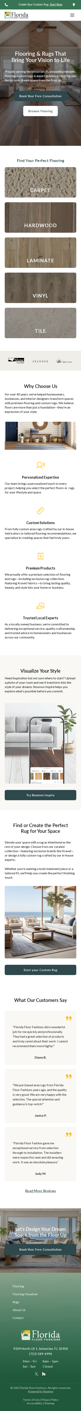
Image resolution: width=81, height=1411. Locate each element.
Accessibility (34, 1403)
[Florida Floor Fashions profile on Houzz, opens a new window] (43, 1373)
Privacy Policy (49, 1399)
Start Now (56, 4)
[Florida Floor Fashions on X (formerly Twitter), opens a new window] (36, 1374)
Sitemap (49, 1403)
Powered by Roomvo (40, 1391)
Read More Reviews (40, 1190)
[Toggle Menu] (72, 15)
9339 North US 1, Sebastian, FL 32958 (40, 1348)
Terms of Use (31, 1399)
